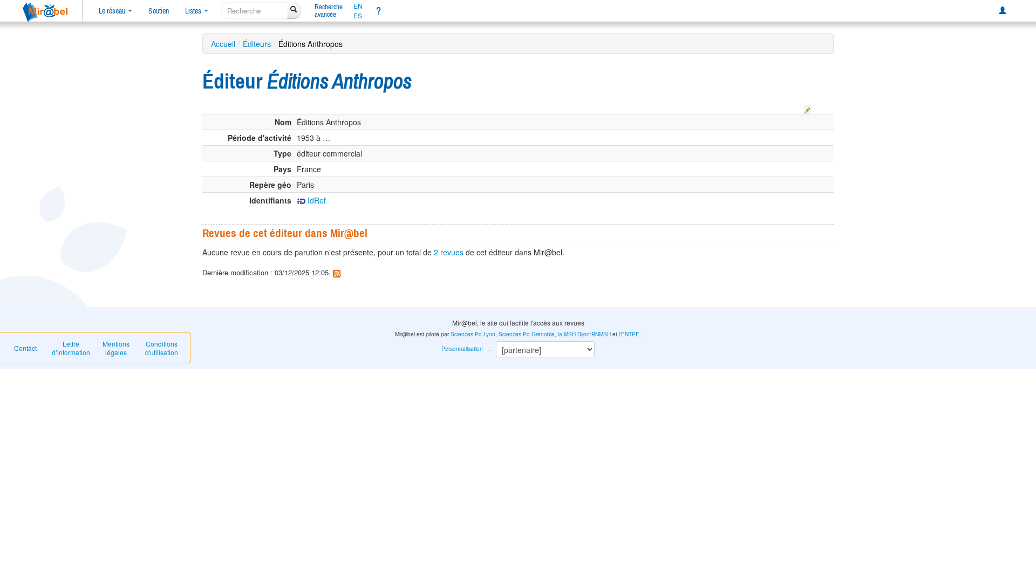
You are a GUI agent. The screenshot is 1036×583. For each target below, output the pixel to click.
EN (358, 6)
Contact (25, 347)
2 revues (449, 252)
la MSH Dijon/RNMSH (584, 334)
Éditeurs (257, 43)
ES (357, 15)
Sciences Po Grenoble (527, 334)
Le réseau (113, 10)
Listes (194, 10)
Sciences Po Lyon (473, 334)
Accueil (223, 43)
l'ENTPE (629, 334)
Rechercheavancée (329, 10)
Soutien (158, 10)
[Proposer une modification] (807, 108)
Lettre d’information (71, 348)
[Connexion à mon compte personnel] (1002, 11)
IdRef (315, 200)
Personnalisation (462, 348)
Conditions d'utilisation (161, 348)
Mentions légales (116, 348)
